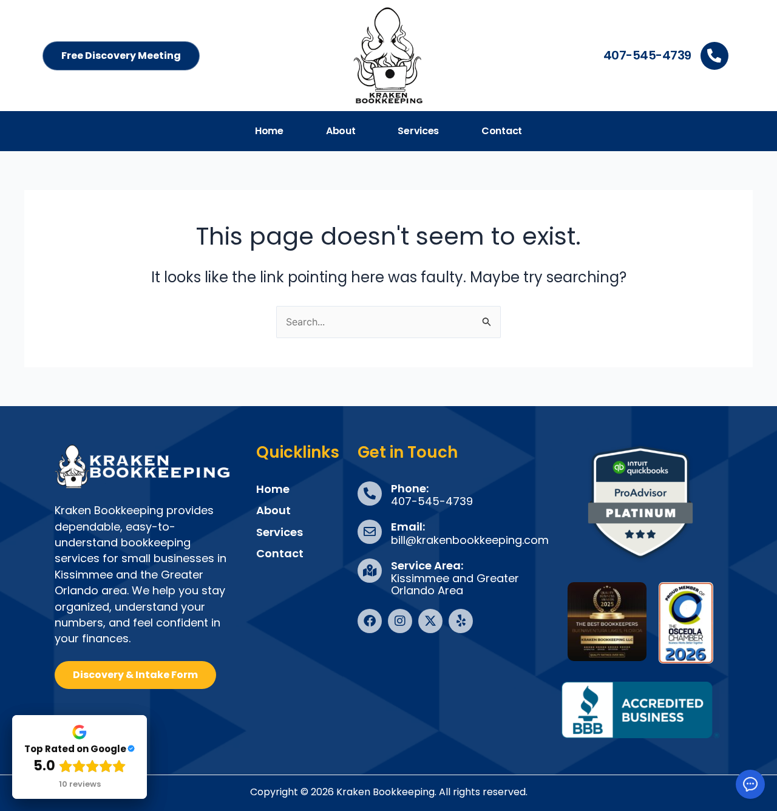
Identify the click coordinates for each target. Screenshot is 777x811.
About (341, 131)
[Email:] (370, 532)
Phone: (410, 488)
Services (418, 131)
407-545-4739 (647, 55)
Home (269, 131)
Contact (501, 131)
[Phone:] (370, 493)
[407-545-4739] (714, 56)
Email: (408, 526)
